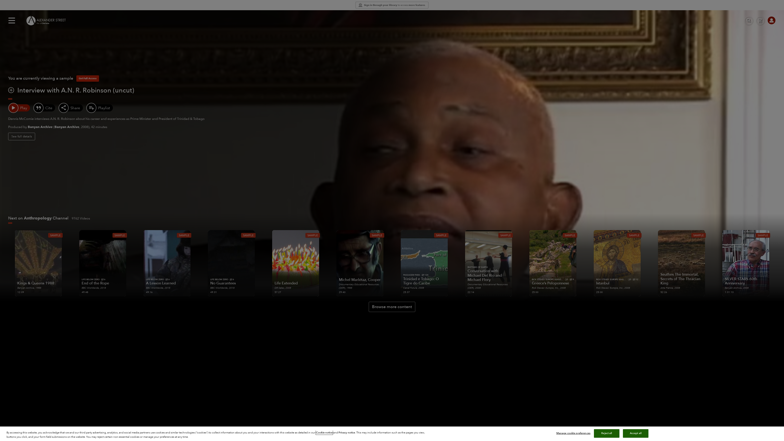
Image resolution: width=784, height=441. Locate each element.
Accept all (635, 433)
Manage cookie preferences (573, 433)
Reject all (606, 433)
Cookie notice (324, 432)
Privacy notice (347, 432)
